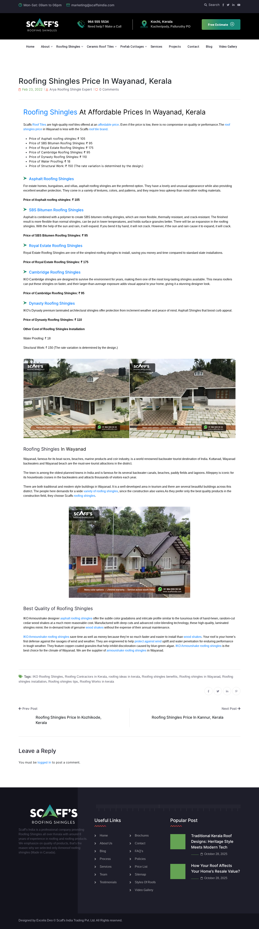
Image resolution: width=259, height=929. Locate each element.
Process (105, 858)
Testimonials (108, 882)
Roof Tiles (39, 124)
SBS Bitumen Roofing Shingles (56, 210)
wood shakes (95, 627)
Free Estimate (218, 25)
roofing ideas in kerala (124, 676)
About (45, 46)
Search (214, 5)
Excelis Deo (44, 920)
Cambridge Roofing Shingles (55, 272)
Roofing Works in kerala (97, 681)
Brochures (142, 835)
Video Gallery (228, 46)
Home (30, 46)
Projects (175, 46)
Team (103, 874)
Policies (140, 858)
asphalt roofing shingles (76, 618)
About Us (106, 843)
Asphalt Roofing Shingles (51, 179)
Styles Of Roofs (145, 882)
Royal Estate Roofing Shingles (55, 245)
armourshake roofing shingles (126, 650)
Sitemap (140, 874)
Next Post (230, 709)
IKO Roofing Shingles (48, 676)
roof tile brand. (98, 129)
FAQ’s (139, 851)
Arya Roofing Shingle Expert (70, 89)
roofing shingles (84, 495)
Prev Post (29, 709)
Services (156, 46)
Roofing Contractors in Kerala (86, 676)
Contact (193, 46)
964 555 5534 (98, 22)
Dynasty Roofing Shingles (52, 303)
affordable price (108, 124)
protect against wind (148, 641)
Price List (141, 866)
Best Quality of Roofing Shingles (58, 608)
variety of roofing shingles (101, 491)
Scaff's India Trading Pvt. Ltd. (76, 920)
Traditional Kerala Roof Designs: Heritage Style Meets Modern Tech (212, 841)
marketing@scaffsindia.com (92, 5)
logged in (44, 762)
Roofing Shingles (68, 46)
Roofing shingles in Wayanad (199, 676)
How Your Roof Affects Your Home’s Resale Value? (215, 868)
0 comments (109, 89)
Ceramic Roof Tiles (100, 46)
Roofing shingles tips (63, 681)
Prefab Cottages (132, 46)
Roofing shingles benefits (159, 676)
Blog (209, 46)
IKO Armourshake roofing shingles (46, 636)
